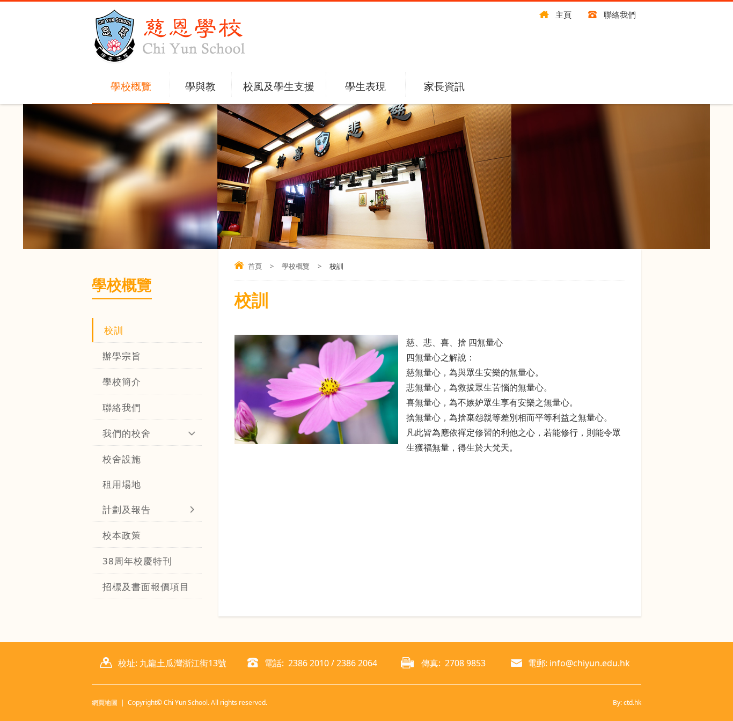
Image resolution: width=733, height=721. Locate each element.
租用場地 (121, 484)
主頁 (563, 14)
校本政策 (121, 535)
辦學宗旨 (121, 356)
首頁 (255, 266)
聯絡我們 (620, 14)
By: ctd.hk (627, 702)
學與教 (200, 86)
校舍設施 (121, 459)
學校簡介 (121, 382)
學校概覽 (131, 86)
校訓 (113, 330)
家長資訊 (444, 86)
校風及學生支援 (278, 86)
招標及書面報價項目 (145, 586)
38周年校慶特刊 (137, 561)
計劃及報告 (126, 509)
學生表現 (365, 86)
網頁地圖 (105, 702)
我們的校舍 (126, 433)
